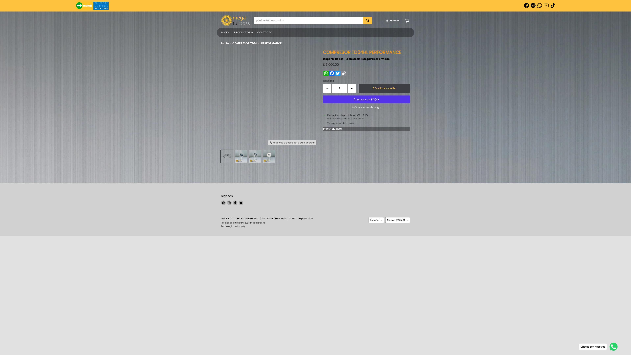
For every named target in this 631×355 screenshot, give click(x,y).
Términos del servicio (247, 218)
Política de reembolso (274, 218)
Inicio (225, 43)
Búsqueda (226, 218)
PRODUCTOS (242, 32)
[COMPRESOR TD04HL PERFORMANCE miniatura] (227, 156)
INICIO (225, 32)
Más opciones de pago (366, 107)
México (396, 220)
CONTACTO (264, 32)
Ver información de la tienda (340, 123)
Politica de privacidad (301, 218)
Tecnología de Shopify (233, 226)
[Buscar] (367, 20)
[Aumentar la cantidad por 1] (352, 88)
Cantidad (328, 81)
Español (374, 220)
